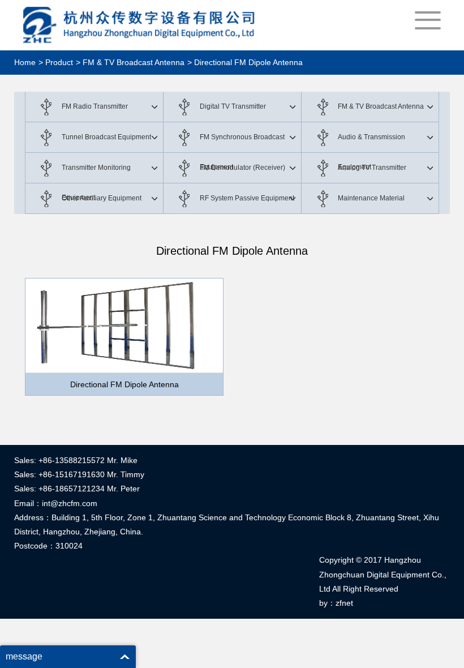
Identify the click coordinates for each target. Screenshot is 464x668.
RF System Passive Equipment (247, 198)
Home (25, 62)
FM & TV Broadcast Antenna (381, 106)
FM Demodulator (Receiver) (242, 168)
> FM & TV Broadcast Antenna (130, 62)
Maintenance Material (371, 198)
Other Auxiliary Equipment (101, 198)
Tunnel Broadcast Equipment (106, 137)
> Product (55, 62)
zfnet (344, 602)
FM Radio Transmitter (95, 106)
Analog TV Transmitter (372, 168)
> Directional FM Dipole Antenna (245, 62)
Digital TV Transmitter (233, 106)
